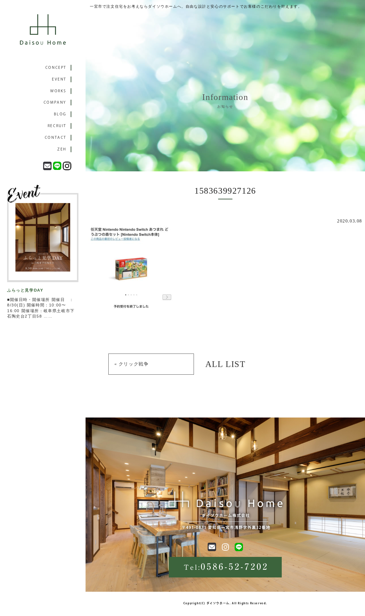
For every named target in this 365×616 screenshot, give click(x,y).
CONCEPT (55, 67)
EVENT (59, 79)
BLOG (60, 114)
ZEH (61, 149)
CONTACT (55, 137)
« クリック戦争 (131, 364)
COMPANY (55, 102)
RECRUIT (57, 126)
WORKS (58, 91)
